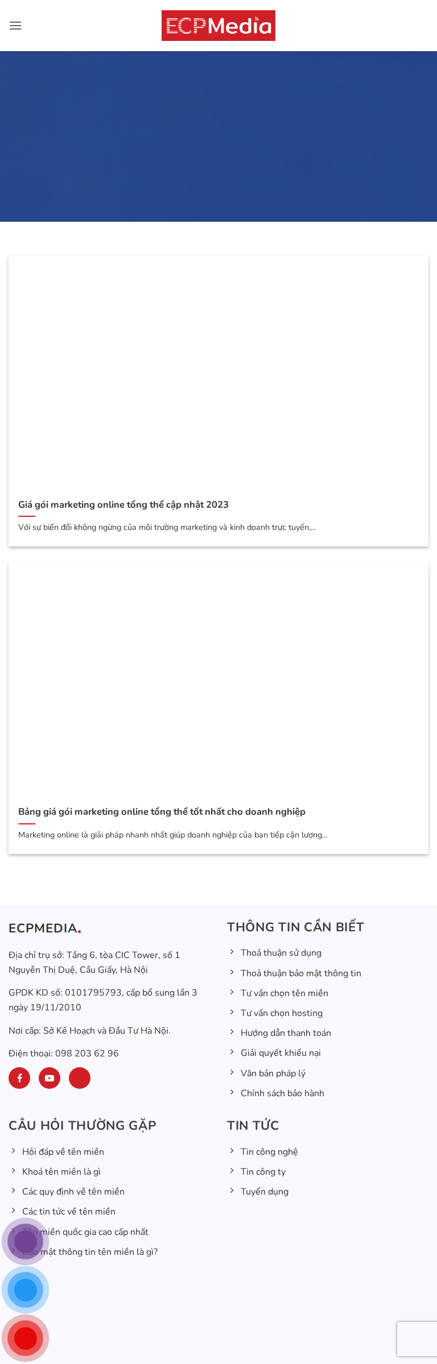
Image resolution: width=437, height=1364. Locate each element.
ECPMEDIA (43, 928)
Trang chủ (155, 219)
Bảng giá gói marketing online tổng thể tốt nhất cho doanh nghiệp (162, 812)
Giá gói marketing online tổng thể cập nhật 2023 (123, 505)
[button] (15, 25)
